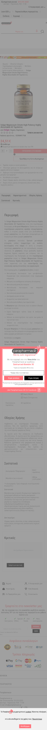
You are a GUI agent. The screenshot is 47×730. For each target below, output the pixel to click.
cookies (28, 712)
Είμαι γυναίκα (13, 378)
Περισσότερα (37, 719)
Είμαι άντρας (33, 378)
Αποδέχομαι (25, 726)
